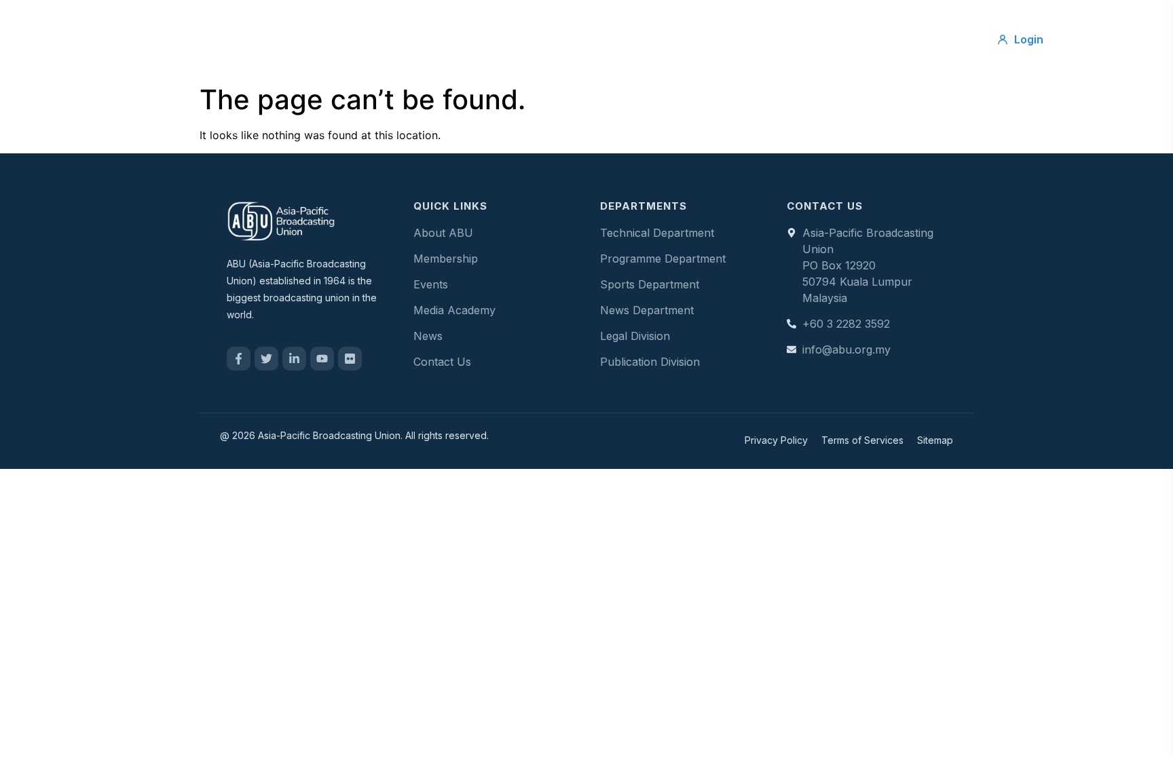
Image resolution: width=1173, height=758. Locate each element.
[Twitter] (266, 359)
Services (493, 39)
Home (366, 39)
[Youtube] (322, 359)
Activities (566, 39)
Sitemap (935, 440)
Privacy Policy (776, 440)
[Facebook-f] (238, 359)
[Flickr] (350, 359)
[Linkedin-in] (294, 359)
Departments (650, 39)
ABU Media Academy (767, 39)
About (427, 39)
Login (1028, 39)
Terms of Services (862, 440)
